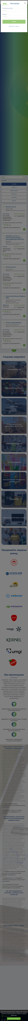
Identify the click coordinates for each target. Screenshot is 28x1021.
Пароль (4, 14)
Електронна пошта (7, 8)
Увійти (14, 21)
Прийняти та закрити (13, 1018)
